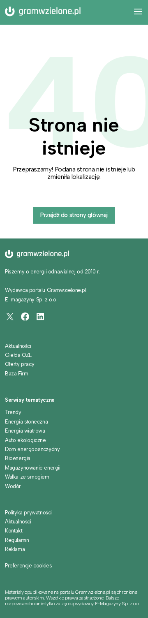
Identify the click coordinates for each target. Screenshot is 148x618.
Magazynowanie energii (32, 468)
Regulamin (17, 540)
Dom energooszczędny (32, 449)
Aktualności (18, 346)
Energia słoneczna (26, 422)
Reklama (15, 549)
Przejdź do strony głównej (74, 215)
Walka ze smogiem (27, 477)
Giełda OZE (18, 355)
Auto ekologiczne (25, 440)
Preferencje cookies (28, 566)
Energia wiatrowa (25, 431)
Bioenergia (17, 458)
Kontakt (13, 531)
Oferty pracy (19, 364)
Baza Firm (16, 373)
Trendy (13, 412)
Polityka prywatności (28, 512)
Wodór (13, 486)
